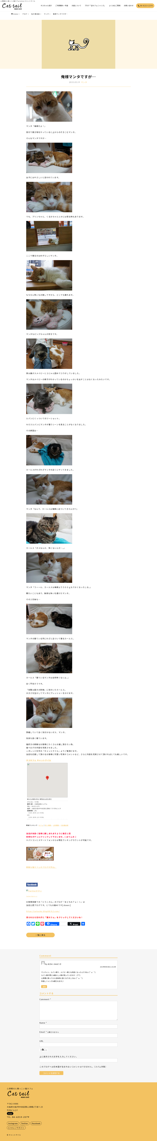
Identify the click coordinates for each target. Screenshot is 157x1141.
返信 (44, 986)
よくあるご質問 (114, 5)
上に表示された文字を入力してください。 (58, 1056)
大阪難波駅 (64, 825)
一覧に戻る (40, 935)
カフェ (41, 825)
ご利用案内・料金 (61, 5)
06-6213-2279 (146, 5)
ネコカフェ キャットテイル (38, 760)
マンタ (84, 82)
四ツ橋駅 (48, 825)
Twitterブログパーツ (31, 896)
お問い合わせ (128, 5)
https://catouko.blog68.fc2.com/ (43, 911)
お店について (76, 5)
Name (42, 1022)
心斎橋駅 (56, 825)
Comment (44, 999)
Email (42, 1032)
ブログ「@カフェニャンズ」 (95, 5)
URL (41, 1041)
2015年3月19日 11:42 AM (108, 967)
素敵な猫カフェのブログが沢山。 (41, 867)
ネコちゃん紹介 (46, 5)
